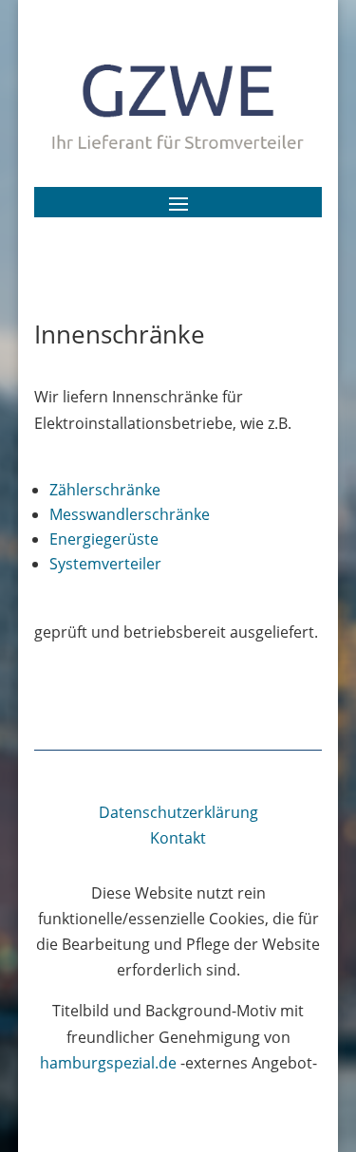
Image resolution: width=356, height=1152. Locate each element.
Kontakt (178, 837)
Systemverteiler (105, 563)
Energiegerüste (104, 539)
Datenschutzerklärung (178, 812)
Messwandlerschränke (129, 514)
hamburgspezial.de (108, 1062)
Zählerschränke (104, 489)
